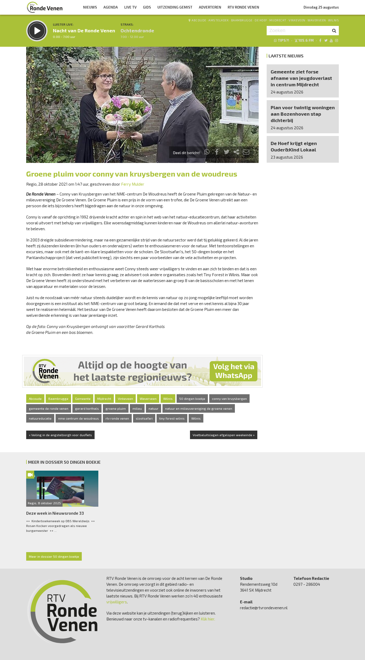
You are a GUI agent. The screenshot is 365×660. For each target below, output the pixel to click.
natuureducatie (40, 418)
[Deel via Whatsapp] (207, 152)
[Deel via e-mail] (246, 152)
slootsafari (144, 418)
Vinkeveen (297, 20)
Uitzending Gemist (174, 7)
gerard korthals (87, 408)
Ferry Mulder (132, 184)
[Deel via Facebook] (217, 152)
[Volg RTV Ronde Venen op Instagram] (337, 40)
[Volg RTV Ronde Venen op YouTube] (331, 40)
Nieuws (90, 7)
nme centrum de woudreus (78, 418)
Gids (147, 7)
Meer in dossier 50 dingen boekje (54, 556)
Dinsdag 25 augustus (321, 7)
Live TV (130, 7)
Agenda (110, 7)
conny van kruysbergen (229, 398)
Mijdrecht (277, 20)
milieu (137, 408)
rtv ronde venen (117, 418)
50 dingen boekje (192, 398)
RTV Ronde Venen (243, 7)
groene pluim (116, 408)
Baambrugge (242, 20)
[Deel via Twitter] (226, 152)
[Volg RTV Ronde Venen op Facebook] (320, 40)
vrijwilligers (116, 601)
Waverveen (317, 20)
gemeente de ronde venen (48, 408)
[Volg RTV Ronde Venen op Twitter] (326, 40)
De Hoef (261, 20)
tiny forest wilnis (172, 418)
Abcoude (199, 20)
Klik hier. (208, 618)
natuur (153, 408)
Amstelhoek (218, 20)
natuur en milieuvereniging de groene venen (198, 408)
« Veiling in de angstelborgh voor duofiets (60, 435)
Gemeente (83, 398)
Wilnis (333, 20)
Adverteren (210, 7)
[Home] (44, 7)
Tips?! (283, 40)
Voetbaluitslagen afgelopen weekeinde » (224, 435)
